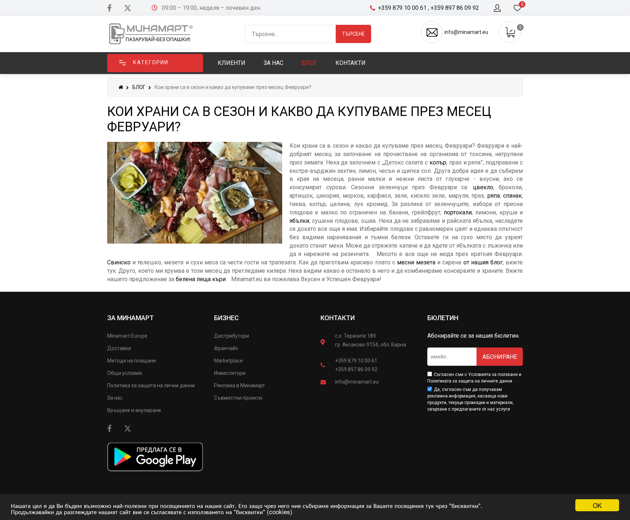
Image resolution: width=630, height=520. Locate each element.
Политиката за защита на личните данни (469, 381)
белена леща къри (201, 279)
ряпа (493, 195)
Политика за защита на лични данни (151, 385)
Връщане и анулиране (134, 410)
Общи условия (124, 373)
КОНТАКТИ (337, 318)
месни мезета (416, 262)
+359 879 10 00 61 (356, 361)
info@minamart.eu (357, 382)
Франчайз (226, 348)
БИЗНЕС (226, 318)
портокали (458, 212)
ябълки (299, 220)
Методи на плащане (131, 361)
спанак (512, 195)
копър (437, 162)
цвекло (483, 187)
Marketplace (228, 361)
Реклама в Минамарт (239, 385)
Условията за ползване (493, 374)
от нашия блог (483, 262)
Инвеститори (229, 373)
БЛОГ (138, 87)
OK (597, 505)
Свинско (119, 262)
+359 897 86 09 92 (356, 369)
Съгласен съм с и (474, 378)
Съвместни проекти (238, 398)
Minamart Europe (127, 336)
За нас (114, 398)
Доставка (119, 348)
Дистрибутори (231, 336)
